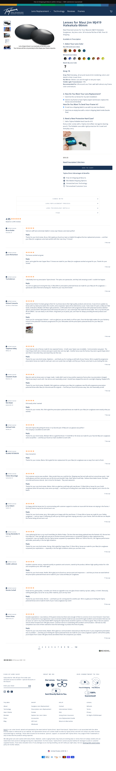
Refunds (89, 706)
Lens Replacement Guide (67, 718)
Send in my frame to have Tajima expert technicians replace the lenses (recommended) (86, 101)
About (5, 706)
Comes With (58, 199)
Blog (5, 721)
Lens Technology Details (58, 208)
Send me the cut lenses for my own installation (81, 97)
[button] (29, 329)
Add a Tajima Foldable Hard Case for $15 (79, 121)
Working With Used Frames (91, 743)
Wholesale (34, 724)
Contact (61, 706)
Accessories (35, 718)
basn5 (6, 729)
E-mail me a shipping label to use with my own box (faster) (85, 107)
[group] (15, 219)
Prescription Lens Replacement (41, 709)
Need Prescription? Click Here (74, 162)
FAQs (58, 213)
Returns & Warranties (66, 721)
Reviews (71, 11)
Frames (81, 11)
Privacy (89, 712)
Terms (89, 709)
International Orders (65, 709)
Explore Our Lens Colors (39, 715)
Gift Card (34, 721)
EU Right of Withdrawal (94, 715)
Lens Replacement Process (58, 203)
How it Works (8, 712)
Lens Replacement (40, 11)
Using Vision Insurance (66, 715)
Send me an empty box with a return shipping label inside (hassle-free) (87, 111)
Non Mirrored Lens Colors (71, 47)
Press (5, 718)
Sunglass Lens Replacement (40, 706)
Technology (59, 11)
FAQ (60, 712)
